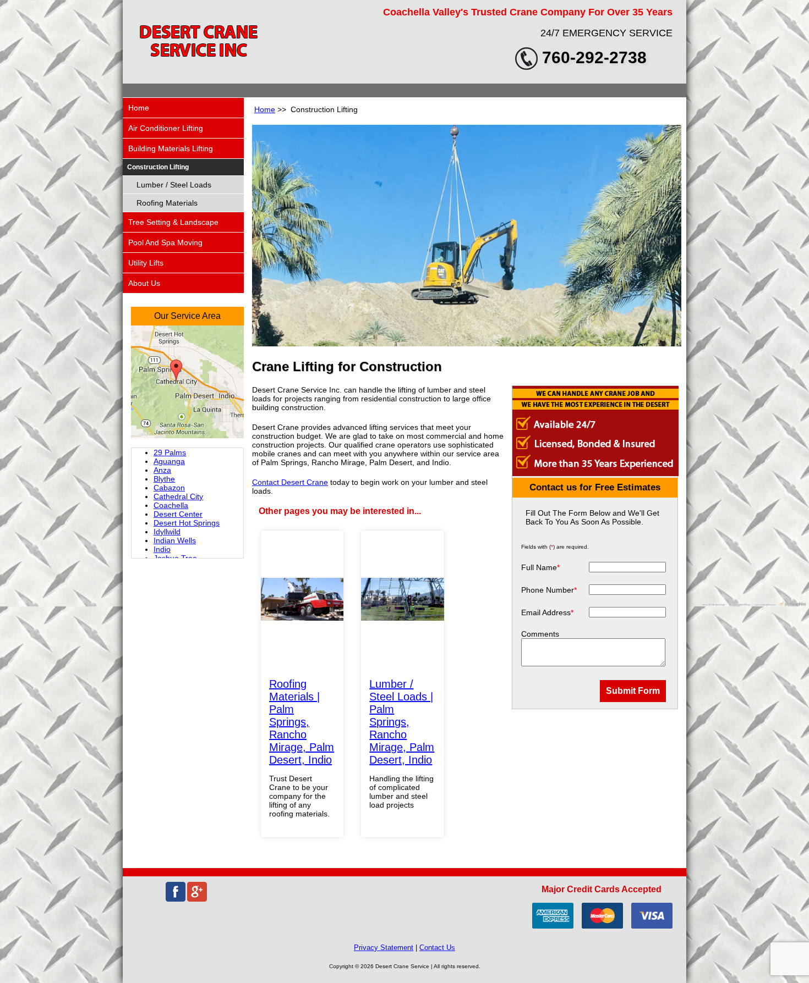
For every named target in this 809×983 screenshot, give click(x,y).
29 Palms (170, 452)
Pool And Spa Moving (165, 242)
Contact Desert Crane (290, 482)
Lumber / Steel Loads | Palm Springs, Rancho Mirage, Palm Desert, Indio (401, 722)
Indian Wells (175, 540)
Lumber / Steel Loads (173, 184)
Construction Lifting (158, 167)
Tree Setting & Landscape (173, 222)
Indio (162, 549)
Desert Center (178, 514)
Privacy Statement (383, 947)
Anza (162, 470)
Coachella (171, 505)
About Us (144, 283)
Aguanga (169, 461)
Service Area (196, 316)
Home (264, 109)
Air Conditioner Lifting (165, 128)
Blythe (164, 478)
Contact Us (437, 947)
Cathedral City (178, 496)
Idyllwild (167, 531)
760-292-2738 (594, 57)
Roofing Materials (167, 202)
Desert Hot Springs (187, 522)
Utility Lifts (145, 262)
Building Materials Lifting (170, 148)
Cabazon (169, 487)
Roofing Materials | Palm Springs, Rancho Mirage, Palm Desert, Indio (301, 722)
